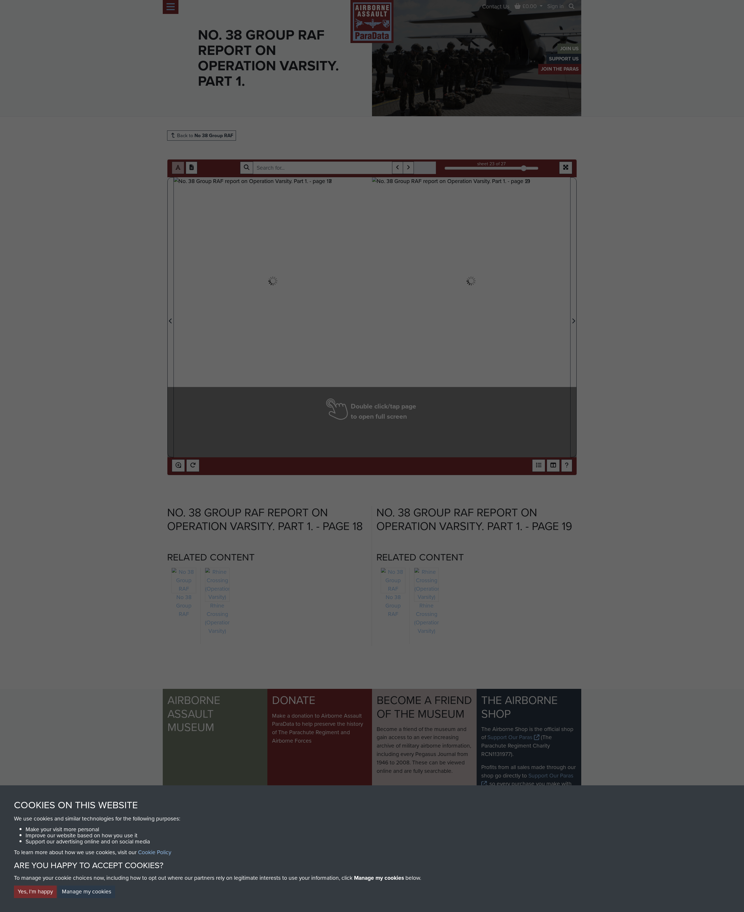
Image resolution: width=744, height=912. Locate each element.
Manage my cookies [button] (86, 891)
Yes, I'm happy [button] (35, 891)
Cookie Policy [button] (154, 852)
